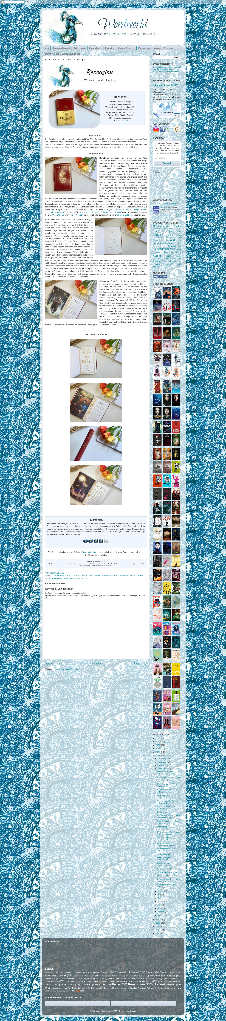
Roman (156, 264)
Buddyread (80, 575)
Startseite (97, 663)
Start (47, 48)
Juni (160, 898)
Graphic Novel (174, 235)
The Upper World (164, 781)
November (162, 762)
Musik (83, 48)
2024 (158, 745)
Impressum (143, 1003)
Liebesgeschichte (164, 249)
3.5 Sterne (118, 972)
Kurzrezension (122, 575)
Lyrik (179, 249)
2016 (158, 933)
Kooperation (173, 979)
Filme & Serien (95, 48)
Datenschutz (78, 1003)
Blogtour (78, 976)
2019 (158, 923)
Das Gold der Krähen (112, 212)
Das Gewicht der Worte (167, 876)
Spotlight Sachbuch (138, 988)
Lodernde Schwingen (55, 212)
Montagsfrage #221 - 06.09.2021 (166, 859)
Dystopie (168, 231)
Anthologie (64, 575)
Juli (159, 895)
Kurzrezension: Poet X (166, 869)
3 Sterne (103, 972)
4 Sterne (55, 575)
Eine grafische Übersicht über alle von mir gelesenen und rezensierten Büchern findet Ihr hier (167, 71)
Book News (89, 976)
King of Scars (58, 215)
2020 (158, 920)
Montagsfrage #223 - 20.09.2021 (166, 807)
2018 (158, 926)
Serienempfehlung (99, 988)
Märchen (132, 575)
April (160, 905)
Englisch (171, 975)
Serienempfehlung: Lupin (167, 872)
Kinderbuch (158, 243)
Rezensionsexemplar (71, 578)
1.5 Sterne (66, 972)
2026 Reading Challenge (167, 203)
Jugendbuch (173, 240)
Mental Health (109, 981)
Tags (152, 988)
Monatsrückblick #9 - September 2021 (165, 773)
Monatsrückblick (127, 981)
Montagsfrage (144, 48)
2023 (158, 749)
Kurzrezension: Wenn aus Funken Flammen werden (169, 833)
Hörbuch (97, 978)
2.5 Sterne (90, 972)
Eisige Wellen (140, 210)
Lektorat (157, 48)
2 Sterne (77, 972)
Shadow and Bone (125, 215)
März (160, 908)
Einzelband (155, 975)
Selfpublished (78, 988)
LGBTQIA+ (69, 981)
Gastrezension (84, 979)
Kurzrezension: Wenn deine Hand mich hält (168, 816)
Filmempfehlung (67, 979)
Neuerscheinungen (54, 984)
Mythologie (172, 981)
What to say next (164, 854)
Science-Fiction (173, 264)
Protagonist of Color (96, 984)
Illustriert (97, 575)
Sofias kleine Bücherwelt (92, 552)
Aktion (174, 972)
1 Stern (56, 972)
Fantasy (89, 575)
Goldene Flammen (122, 210)
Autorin (72, 575)
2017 (158, 930)
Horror (178, 237)
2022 (158, 752)
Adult (178, 226)
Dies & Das (109, 48)
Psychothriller (175, 259)
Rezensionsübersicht (61, 48)
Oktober (161, 765)
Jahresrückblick (136, 979)
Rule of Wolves (75, 215)
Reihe (47, 578)
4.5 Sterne (147, 972)
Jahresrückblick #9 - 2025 (165, 85)
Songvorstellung (120, 988)
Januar (161, 915)
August (161, 891)
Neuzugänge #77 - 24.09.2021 (165, 796)
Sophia (84, 578)
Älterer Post (140, 663)
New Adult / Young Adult (167, 254)
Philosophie (157, 259)
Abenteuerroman (160, 226)
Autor (47, 975)
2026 (158, 738)
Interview (123, 979)
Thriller (156, 266)
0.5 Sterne (48, 972)
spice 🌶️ (76, 991)
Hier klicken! (123, 121)
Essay (179, 232)
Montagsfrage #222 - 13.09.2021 (166, 839)
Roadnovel (177, 261)
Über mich (168, 48)
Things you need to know (169, 988)
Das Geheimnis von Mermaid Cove (165, 864)
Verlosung (63, 991)
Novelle (140, 575)
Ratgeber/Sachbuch (162, 261)
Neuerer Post (52, 663)
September (163, 769)
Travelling (52, 991)
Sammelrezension (59, 988)
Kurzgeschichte (108, 575)
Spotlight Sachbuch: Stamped (165, 802)
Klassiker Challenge (126, 48)
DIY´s (128, 976)
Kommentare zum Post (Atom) (67, 669)
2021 (158, 755)
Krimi (155, 246)
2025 (158, 742)
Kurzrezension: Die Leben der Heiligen (168, 880)
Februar (161, 912)
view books (178, 217)
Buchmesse (104, 976)
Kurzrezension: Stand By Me (169, 777)
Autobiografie (169, 229)
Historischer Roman (162, 237)
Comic (178, 229)
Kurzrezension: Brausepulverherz (165, 844)
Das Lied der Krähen (92, 212)
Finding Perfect (163, 812)
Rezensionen (56, 578)
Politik (166, 259)
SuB (75, 48)
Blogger (133, 1011)
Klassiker (168, 243)
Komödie (177, 243)
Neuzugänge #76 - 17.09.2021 (165, 828)
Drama (156, 231)
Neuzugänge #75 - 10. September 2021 (166, 850)
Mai (159, 902)
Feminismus (50, 979)
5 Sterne (162, 972)
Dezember (162, 758)
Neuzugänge (75, 984)
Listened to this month (88, 981)
